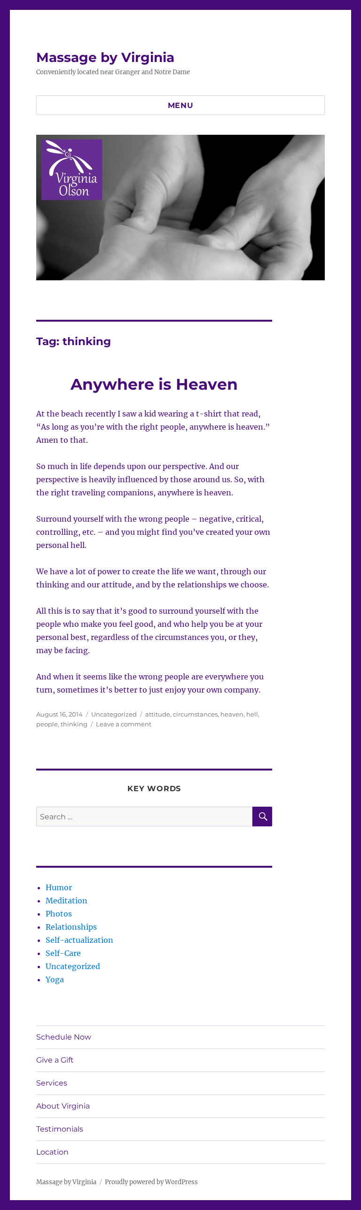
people (47, 724)
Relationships (71, 927)
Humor (59, 887)
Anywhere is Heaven (154, 384)
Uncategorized (114, 714)
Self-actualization (79, 940)
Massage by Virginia (105, 57)
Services (51, 1083)
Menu (181, 105)
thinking (74, 724)
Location (52, 1152)
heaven (231, 714)
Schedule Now (63, 1037)
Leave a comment (123, 724)
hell (252, 714)
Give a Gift (55, 1060)
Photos (59, 913)
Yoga (55, 979)
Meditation (66, 900)
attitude (157, 714)
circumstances (195, 714)
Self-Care (63, 953)
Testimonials (59, 1129)
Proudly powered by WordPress (151, 1182)
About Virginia (63, 1106)
